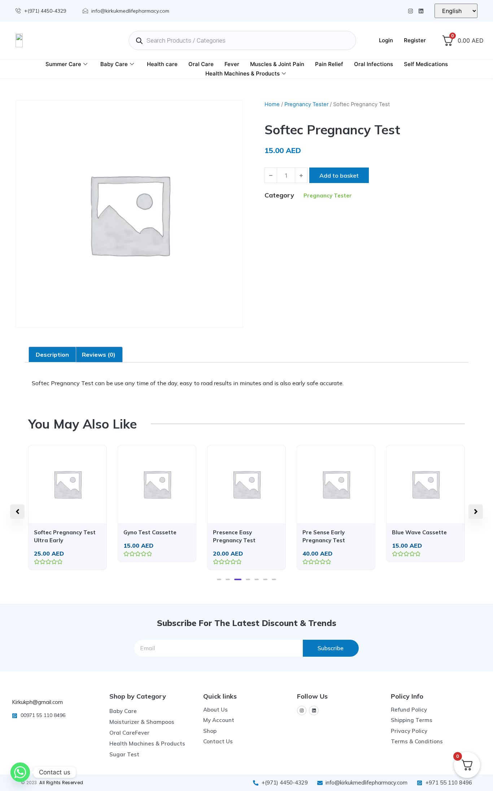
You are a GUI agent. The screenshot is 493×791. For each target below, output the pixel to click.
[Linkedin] (421, 11)
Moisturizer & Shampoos (141, 721)
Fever (231, 64)
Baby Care (114, 64)
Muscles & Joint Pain (277, 64)
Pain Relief (329, 64)
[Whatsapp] (20, 772)
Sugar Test (124, 754)
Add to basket (339, 175)
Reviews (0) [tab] (98, 354)
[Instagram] (410, 11)
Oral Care (201, 64)
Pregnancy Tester (306, 104)
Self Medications (426, 64)
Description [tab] (52, 354)
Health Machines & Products (242, 73)
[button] (219, 579)
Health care (162, 64)
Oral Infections (373, 64)
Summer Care (63, 64)
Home (272, 104)
